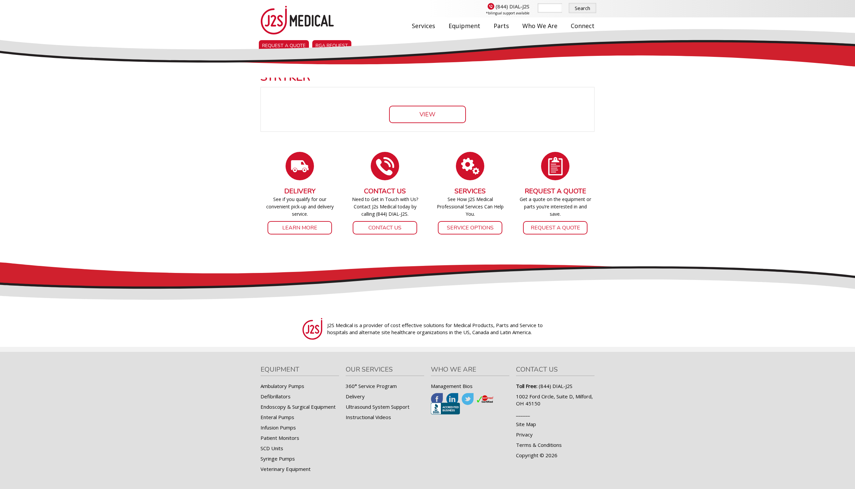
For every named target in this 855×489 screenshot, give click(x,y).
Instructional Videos (368, 417)
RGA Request (332, 45)
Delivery (355, 396)
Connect (582, 26)
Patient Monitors (280, 437)
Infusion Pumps (278, 427)
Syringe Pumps (278, 458)
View (427, 114)
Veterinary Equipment (286, 469)
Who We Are (539, 26)
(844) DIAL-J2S (512, 6)
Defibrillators (276, 396)
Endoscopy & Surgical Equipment (298, 406)
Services (423, 26)
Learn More (299, 227)
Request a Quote (284, 45)
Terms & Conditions (539, 445)
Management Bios (452, 386)
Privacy (524, 434)
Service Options (470, 227)
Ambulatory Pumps (282, 386)
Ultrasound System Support (377, 406)
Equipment (464, 26)
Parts (501, 26)
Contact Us (384, 227)
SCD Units (272, 448)
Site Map (526, 424)
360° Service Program (371, 386)
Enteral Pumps (277, 417)
